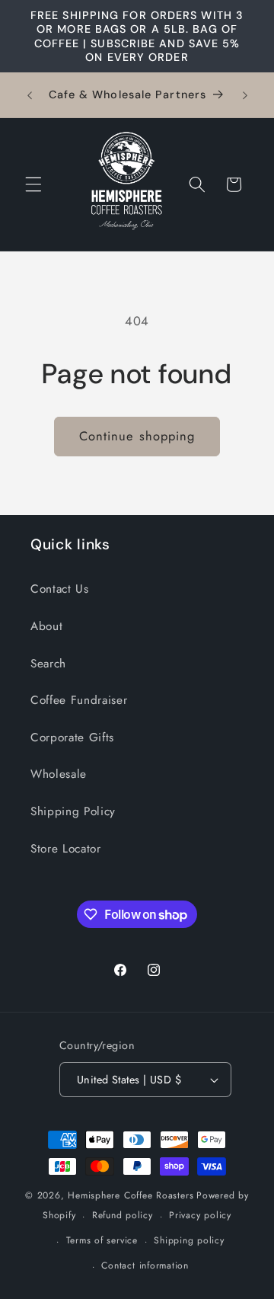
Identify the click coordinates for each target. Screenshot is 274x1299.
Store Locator (65, 848)
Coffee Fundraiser (78, 700)
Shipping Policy (73, 811)
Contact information (145, 1265)
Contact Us (59, 589)
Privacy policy (200, 1215)
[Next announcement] (245, 95)
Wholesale (58, 774)
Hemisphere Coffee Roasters (130, 1195)
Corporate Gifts (72, 737)
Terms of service (102, 1240)
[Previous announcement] (29, 95)
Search (48, 663)
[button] (33, 184)
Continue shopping (137, 436)
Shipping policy (189, 1240)
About (46, 626)
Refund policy (122, 1215)
